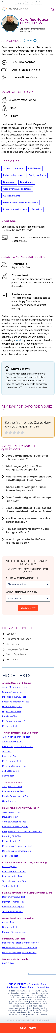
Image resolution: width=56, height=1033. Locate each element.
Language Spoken (17, 649)
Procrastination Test (12, 876)
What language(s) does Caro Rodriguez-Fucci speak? (23, 467)
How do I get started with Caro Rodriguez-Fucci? (25, 540)
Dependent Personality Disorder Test (20, 942)
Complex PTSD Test (12, 786)
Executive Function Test (14, 871)
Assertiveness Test (11, 812)
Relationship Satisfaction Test (16, 851)
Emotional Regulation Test (15, 701)
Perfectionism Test (11, 761)
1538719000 (25, 230)
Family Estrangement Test (15, 796)
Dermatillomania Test (13, 902)
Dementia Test (9, 927)
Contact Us (12, 987)
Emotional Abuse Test (13, 791)
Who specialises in (21, 592)
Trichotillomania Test (12, 911)
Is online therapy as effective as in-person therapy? (27, 520)
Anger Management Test (15, 687)
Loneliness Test (10, 716)
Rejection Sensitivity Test (14, 766)
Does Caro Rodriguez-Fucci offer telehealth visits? (26, 457)
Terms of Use (42, 987)
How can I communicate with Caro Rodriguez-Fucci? (27, 530)
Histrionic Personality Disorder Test (19, 947)
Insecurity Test (9, 756)
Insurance (12, 659)
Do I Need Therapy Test (14, 697)
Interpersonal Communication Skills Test (22, 831)
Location (11, 633)
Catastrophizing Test (12, 741)
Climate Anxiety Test (12, 692)
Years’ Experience (16, 654)
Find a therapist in (22, 578)
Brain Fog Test (9, 866)
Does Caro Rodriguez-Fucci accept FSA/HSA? (28, 499)
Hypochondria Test (11, 711)
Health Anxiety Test (12, 706)
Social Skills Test (10, 856)
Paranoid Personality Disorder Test (19, 952)
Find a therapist (17, 984)
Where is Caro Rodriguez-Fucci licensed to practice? (25, 488)
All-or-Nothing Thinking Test (16, 737)
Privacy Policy (27, 987)
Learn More (37, 4)
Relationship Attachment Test (17, 846)
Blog (43, 984)
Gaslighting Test (10, 801)
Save (29, 40)
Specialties (12, 644)
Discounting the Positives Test (17, 746)
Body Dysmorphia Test (13, 897)
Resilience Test (9, 726)
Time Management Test (14, 881)
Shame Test (8, 775)
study (19, 340)
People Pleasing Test (12, 841)
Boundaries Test (10, 817)
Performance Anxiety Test (15, 721)
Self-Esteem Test (10, 771)
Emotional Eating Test (13, 906)
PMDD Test (8, 963)
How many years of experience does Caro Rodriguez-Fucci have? (28, 478)
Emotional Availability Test (15, 826)
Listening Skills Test (12, 836)
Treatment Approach (18, 639)
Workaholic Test (10, 886)
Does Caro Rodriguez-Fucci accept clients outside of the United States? (29, 509)
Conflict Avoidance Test (14, 821)
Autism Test (8, 922)
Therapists (33, 984)
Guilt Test (6, 751)
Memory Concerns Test (14, 932)
